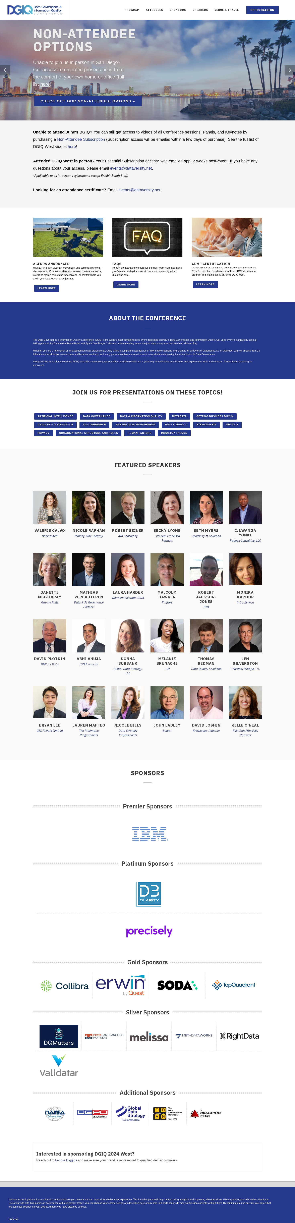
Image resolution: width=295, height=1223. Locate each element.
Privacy (44, 433)
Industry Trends (174, 433)
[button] (5, 70)
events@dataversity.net (131, 168)
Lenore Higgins (66, 1160)
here (45, 84)
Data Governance (97, 416)
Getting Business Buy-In (214, 416)
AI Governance (94, 424)
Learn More (47, 288)
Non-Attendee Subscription (81, 139)
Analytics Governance (55, 424)
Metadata (179, 416)
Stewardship (206, 424)
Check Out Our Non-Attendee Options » (88, 101)
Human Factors (140, 433)
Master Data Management (136, 424)
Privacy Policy (75, 1203)
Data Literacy (176, 424)
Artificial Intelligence (55, 416)
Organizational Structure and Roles (88, 433)
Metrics (232, 424)
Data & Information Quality (141, 416)
